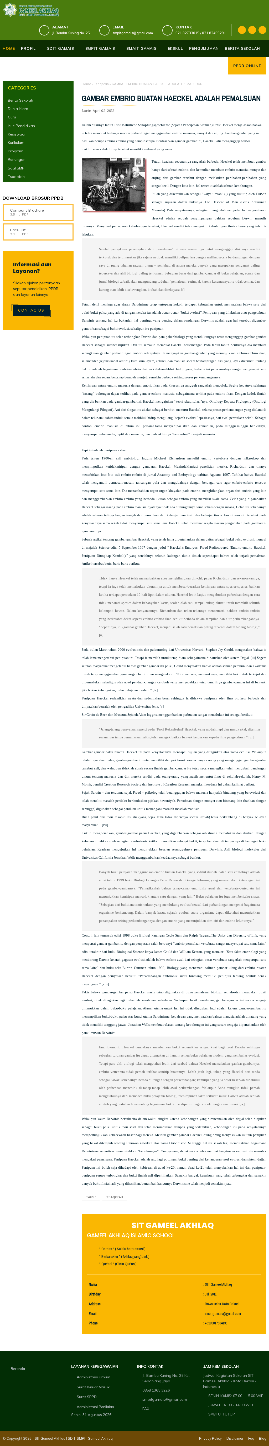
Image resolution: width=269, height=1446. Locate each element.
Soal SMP (16, 168)
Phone (93, 1323)
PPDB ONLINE (247, 65)
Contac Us (31, 310)
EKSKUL (175, 48)
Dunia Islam (18, 108)
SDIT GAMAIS (60, 48)
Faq (251, 1438)
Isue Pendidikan (21, 125)
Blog (262, 1438)
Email (92, 1313)
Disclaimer (235, 1438)
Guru (12, 117)
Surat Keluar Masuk (93, 1387)
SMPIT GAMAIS (100, 48)
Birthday (95, 1294)
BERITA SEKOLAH (242, 48)
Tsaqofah (101, 84)
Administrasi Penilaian (95, 1406)
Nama (93, 1284)
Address (95, 1304)
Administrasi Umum (93, 1377)
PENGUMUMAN (204, 48)
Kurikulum (16, 142)
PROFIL (28, 48)
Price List (17, 230)
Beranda (18, 1368)
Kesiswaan (17, 134)
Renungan (16, 159)
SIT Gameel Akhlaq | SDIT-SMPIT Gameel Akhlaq (74, 1438)
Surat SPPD (87, 1396)
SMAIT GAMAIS (141, 48)
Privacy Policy (210, 1438)
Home (9, 48)
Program (15, 151)
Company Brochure (27, 210)
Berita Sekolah (20, 100)
